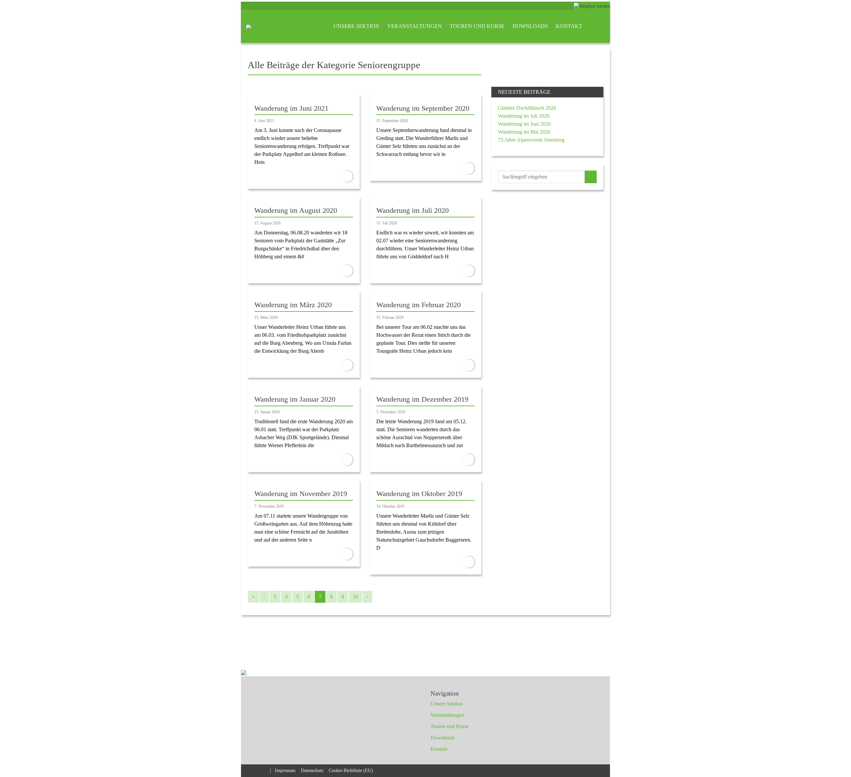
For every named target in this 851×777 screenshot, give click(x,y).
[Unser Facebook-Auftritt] (252, 770)
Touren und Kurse (477, 26)
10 (355, 596)
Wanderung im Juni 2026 (524, 124)
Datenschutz (312, 770)
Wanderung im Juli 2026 (523, 116)
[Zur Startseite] (248, 26)
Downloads (530, 26)
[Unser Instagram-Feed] (264, 770)
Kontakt (569, 26)
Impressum (285, 770)
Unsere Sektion (356, 26)
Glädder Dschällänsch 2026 (527, 108)
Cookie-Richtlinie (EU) (351, 770)
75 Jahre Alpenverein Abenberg (531, 140)
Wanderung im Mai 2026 (524, 132)
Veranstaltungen (414, 26)
